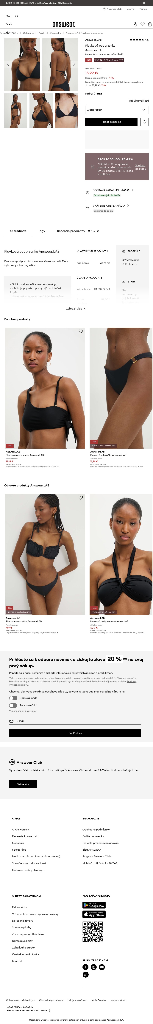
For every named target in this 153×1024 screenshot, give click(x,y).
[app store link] (94, 913)
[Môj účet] (135, 24)
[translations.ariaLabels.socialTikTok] (85, 974)
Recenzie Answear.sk (25, 836)
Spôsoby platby (21, 927)
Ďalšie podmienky (93, 836)
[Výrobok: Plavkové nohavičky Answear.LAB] (45, 554)
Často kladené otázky (25, 954)
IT (27, 1010)
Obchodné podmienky (96, 829)
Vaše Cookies (99, 1000)
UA (40, 1010)
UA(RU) (46, 1010)
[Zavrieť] (144, 3)
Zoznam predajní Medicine (28, 934)
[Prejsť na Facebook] (85, 967)
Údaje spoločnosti (77, 1000)
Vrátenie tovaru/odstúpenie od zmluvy (35, 914)
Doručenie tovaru (22, 920)
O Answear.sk (20, 829)
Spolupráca (19, 849)
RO (32, 1010)
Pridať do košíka (111, 121)
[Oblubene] (142, 24)
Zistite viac (23, 784)
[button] (117, 110)
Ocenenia (18, 843)
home (10, 32)
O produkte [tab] (18, 231)
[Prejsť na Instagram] (94, 967)
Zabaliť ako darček (23, 947)
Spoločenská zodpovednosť (29, 863)
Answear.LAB (93, 39)
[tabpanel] (76, 274)
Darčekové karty (22, 941)
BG (8, 1010)
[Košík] (150, 24)
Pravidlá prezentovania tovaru (100, 843)
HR (21, 1010)
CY (11, 1010)
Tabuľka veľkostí (139, 100)
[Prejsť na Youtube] (102, 967)
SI (35, 1010)
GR (18, 1010)
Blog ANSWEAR (91, 849)
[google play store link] (94, 905)
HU (24, 1010)
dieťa (9, 24)
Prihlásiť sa (75, 733)
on (17, 16)
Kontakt (17, 961)
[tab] (78, 230)
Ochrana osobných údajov (28, 870)
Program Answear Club (96, 856)
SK (37, 1010)
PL (29, 1010)
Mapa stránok (118, 1000)
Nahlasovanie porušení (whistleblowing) (36, 856)
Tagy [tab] (41, 231)
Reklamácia (19, 907)
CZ (14, 1010)
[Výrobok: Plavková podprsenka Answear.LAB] (45, 388)
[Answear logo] (64, 24)
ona (9, 16)
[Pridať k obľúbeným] (144, 122)
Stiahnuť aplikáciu (140, 167)
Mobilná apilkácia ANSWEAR (100, 863)
